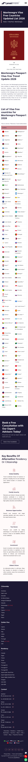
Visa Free (11, 21)
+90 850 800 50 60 (6, 699)
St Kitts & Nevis (5, 598)
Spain (5, 641)
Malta (2, 607)
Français (18, 743)
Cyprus (5, 610)
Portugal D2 (4, 665)
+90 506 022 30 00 (6, 696)
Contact (5, 734)
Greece (3, 629)
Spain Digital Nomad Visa (7, 675)
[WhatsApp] (13, 696)
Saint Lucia (4, 593)
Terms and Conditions (17, 754)
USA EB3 (3, 682)
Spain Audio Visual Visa (7, 672)
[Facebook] (6, 749)
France (3, 658)
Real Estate (6, 732)
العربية (7, 741)
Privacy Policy (7, 754)
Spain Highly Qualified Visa (8, 677)
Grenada (3, 595)
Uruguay (3, 679)
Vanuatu (3, 603)
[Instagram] (15, 749)
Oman (2, 660)
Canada (3, 653)
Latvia (2, 634)
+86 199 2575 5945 (6, 727)
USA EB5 (3, 684)
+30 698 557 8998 (6, 712)
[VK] (22, 749)
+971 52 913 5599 (6, 704)
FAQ (22, 732)
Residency (4, 648)
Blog (10, 734)
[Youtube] (19, 749)
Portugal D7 (4, 667)
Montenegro (7, 605)
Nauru (2, 617)
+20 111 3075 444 (6, 717)
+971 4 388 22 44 (6, 707)
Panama (3, 662)
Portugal (3, 639)
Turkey (3, 612)
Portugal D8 (4, 670)
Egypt (2, 615)
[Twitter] (9, 749)
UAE (2, 643)
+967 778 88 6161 (6, 722)
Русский (14, 741)
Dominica (3, 591)
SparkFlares (17, 757)
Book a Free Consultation (10, 441)
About (18, 732)
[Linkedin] (12, 749)
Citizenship (5, 586)
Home (5, 21)
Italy (2, 631)
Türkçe (10, 743)
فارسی (21, 741)
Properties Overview (18, 734)
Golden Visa (5, 622)
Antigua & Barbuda (6, 600)
